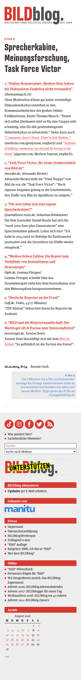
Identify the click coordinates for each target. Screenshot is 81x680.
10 (7, 635)
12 (17, 635)
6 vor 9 (9, 39)
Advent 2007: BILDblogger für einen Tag (35, 591)
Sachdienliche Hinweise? (24, 438)
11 (12, 635)
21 (28, 640)
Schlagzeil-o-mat (19, 540)
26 (17, 644)
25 (12, 644)
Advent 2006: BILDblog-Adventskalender (35, 587)
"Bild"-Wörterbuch (20, 569)
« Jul (6, 656)
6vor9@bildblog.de (62, 395)
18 (12, 640)
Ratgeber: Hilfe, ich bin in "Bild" (29, 549)
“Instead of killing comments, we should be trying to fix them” (40, 148)
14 (27, 635)
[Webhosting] (19, 511)
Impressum (15, 527)
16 (38, 635)
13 (22, 635)
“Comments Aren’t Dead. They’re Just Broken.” (37, 137)
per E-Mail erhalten (27, 491)
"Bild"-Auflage (17, 545)
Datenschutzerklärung (23, 531)
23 (38, 640)
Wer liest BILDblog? (21, 553)
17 (7, 640)
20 (22, 640)
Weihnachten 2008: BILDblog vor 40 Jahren (37, 596)
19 (17, 640)
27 (22, 644)
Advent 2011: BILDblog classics (28, 600)
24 (7, 644)
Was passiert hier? (20, 434)
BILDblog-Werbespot (22, 536)
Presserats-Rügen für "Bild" (26, 573)
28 (27, 644)
